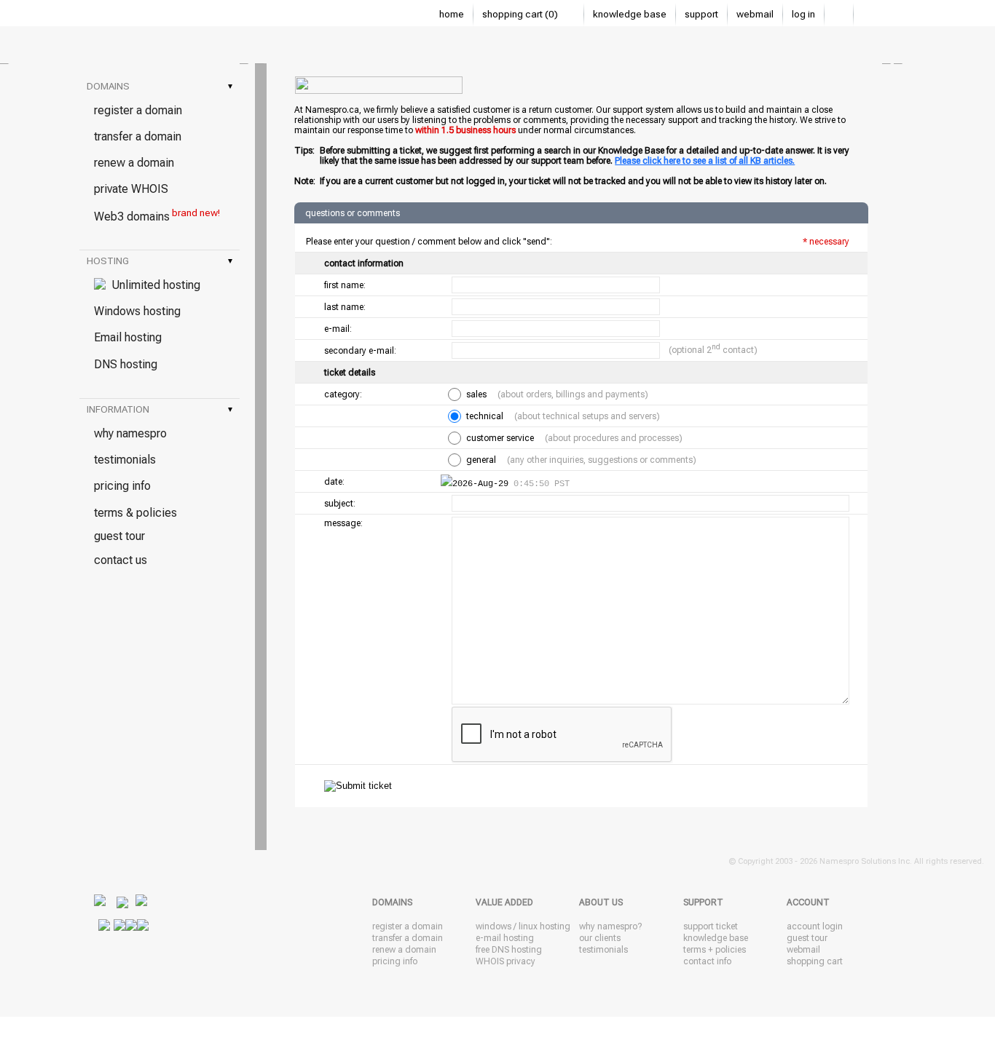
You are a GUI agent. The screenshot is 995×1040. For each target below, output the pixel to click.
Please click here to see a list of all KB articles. (705, 161)
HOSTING (159, 260)
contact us (120, 560)
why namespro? (610, 926)
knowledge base (629, 14)
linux (528, 926)
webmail (755, 14)
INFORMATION (159, 409)
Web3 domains (157, 215)
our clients (600, 938)
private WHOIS (131, 189)
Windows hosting (137, 311)
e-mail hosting (505, 938)
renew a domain (134, 163)
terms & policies (135, 513)
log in (803, 14)
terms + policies (714, 950)
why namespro (130, 433)
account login (815, 926)
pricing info (122, 486)
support (701, 14)
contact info (707, 961)
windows (493, 926)
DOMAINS (159, 86)
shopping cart (815, 961)
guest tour (119, 536)
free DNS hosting (509, 950)
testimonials (125, 460)
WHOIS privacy (505, 961)
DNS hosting (125, 364)
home (451, 14)
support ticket (710, 926)
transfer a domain (137, 136)
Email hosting (128, 337)
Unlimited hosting (153, 285)
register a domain (138, 110)
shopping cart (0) (521, 14)
